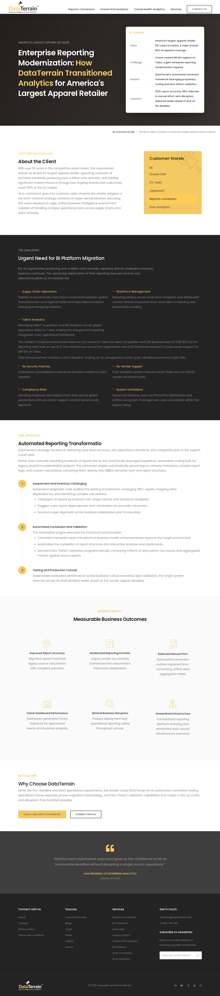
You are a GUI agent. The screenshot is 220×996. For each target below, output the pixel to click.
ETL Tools (155, 182)
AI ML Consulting (122, 953)
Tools (68, 929)
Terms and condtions (31, 935)
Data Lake (118, 929)
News (68, 935)
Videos (69, 941)
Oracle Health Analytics (149, 9)
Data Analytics (159, 207)
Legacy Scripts (121, 935)
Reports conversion (163, 199)
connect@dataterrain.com (176, 917)
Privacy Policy (26, 929)
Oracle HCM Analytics (114, 9)
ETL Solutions (120, 923)
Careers (23, 923)
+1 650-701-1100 (169, 923)
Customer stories (75, 917)
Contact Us (199, 9)
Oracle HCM (157, 174)
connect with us (86, 814)
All (151, 168)
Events (69, 947)
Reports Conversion (81, 9)
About (22, 917)
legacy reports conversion (42, 814)
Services (176, 9)
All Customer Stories (123, 131)
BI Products (119, 947)
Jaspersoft (156, 191)
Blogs (68, 923)
